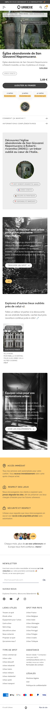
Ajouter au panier (25, 85)
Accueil (5, 14)
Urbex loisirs (7, 669)
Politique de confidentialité (36, 685)
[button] (8, 273)
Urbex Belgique (32, 616)
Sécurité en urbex (9, 630)
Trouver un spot (8, 612)
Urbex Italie (14, 14)
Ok (44, 580)
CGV (27, 682)
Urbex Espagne (32, 627)
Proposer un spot (9, 638)
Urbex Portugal (32, 630)
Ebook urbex (7, 616)
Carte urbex (7, 623)
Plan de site (43, 707)
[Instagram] (24, 598)
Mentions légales (32, 678)
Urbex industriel (9, 665)
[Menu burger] (4, 7)
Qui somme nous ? (9, 641)
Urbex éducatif (8, 662)
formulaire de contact (34, 665)
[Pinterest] (4, 598)
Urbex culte (7, 658)
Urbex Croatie (31, 638)
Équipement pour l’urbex (12, 620)
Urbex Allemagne (32, 623)
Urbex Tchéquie (32, 641)
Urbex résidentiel (9, 676)
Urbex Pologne (31, 634)
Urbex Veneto (23, 14)
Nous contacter (8, 634)
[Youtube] (11, 598)
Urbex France (31, 612)
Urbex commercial (9, 655)
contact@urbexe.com (34, 660)
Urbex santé (7, 680)
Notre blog (7, 627)
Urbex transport (9, 683)
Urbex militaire (8, 673)
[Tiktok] (17, 598)
